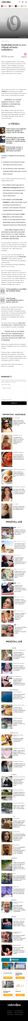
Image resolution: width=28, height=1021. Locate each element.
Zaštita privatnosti (19, 1012)
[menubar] (22, 2)
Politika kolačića (19, 1014)
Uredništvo (9, 1012)
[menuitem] (22, 2)
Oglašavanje (10, 1014)
